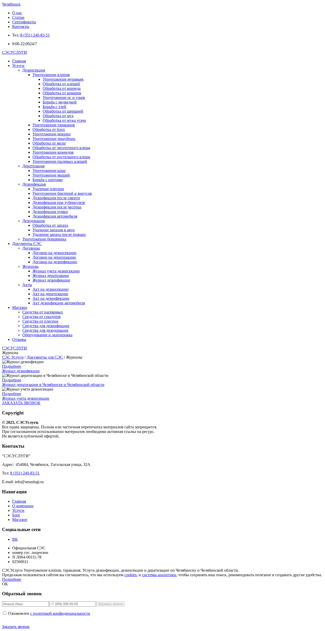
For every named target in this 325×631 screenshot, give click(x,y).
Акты (27, 285)
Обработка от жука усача (64, 120)
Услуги (18, 65)
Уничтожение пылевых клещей (59, 161)
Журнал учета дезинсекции (56, 271)
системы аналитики (159, 575)
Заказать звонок (15, 626)
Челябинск (11, 4)
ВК (15, 539)
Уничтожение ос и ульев (64, 97)
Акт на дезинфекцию (50, 298)
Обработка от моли (49, 143)
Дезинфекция (34, 184)
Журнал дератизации (50, 275)
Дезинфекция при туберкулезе (58, 202)
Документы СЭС (27, 243)
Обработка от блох (48, 129)
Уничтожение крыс (49, 170)
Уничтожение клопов (51, 75)
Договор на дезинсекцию (54, 253)
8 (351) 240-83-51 (35, 35)
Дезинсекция (33, 70)
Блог (16, 515)
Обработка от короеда (61, 88)
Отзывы (19, 339)
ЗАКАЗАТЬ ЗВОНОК (21, 403)
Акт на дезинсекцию (50, 289)
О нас (17, 13)
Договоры (31, 248)
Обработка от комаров (62, 93)
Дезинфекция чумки (50, 211)
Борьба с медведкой (60, 102)
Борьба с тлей (54, 106)
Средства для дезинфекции (45, 326)
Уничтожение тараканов (53, 125)
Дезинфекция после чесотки (57, 207)
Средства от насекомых (42, 312)
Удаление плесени (48, 189)
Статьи (18, 17)
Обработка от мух (58, 116)
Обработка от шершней (63, 111)
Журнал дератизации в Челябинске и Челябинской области (53, 384)
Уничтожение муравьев (63, 79)
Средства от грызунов (41, 316)
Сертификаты (24, 22)
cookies (130, 575)
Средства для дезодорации (45, 330)
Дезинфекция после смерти (56, 198)
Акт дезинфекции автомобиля (58, 303)
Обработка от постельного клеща (61, 157)
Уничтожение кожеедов (53, 152)
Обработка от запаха (50, 225)
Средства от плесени (40, 321)
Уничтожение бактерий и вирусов (62, 193)
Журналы (30, 266)
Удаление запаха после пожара (59, 234)
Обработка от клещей (61, 84)
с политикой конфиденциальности (60, 613)
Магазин (19, 307)
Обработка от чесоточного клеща (61, 148)
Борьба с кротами (47, 180)
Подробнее (11, 366)
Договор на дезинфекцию (54, 262)
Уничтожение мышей (51, 175)
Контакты (20, 26)
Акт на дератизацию (50, 294)
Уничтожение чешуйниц (53, 138)
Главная (19, 61)
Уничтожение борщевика (44, 239)
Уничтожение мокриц (51, 134)
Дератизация (33, 166)
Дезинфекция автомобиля (54, 216)
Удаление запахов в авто (53, 230)
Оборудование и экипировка (47, 335)
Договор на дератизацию (54, 257)
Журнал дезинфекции (51, 280)
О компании (23, 506)
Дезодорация (33, 221)
